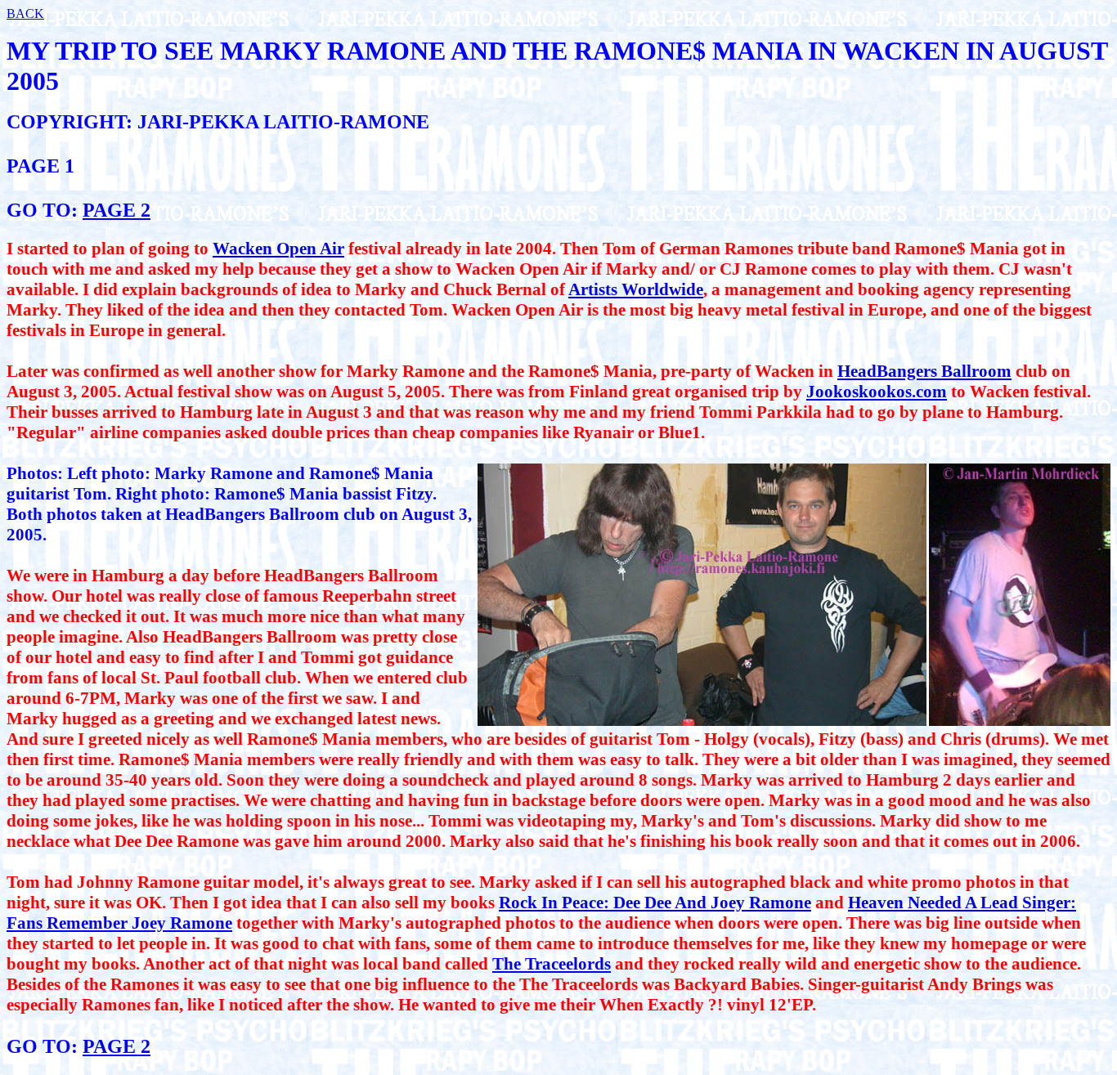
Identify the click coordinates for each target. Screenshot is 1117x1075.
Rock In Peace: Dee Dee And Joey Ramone (655, 902)
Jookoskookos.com (876, 391)
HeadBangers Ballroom (924, 371)
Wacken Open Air (278, 248)
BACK (25, 13)
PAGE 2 (116, 210)
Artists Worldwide (635, 289)
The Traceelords (551, 964)
